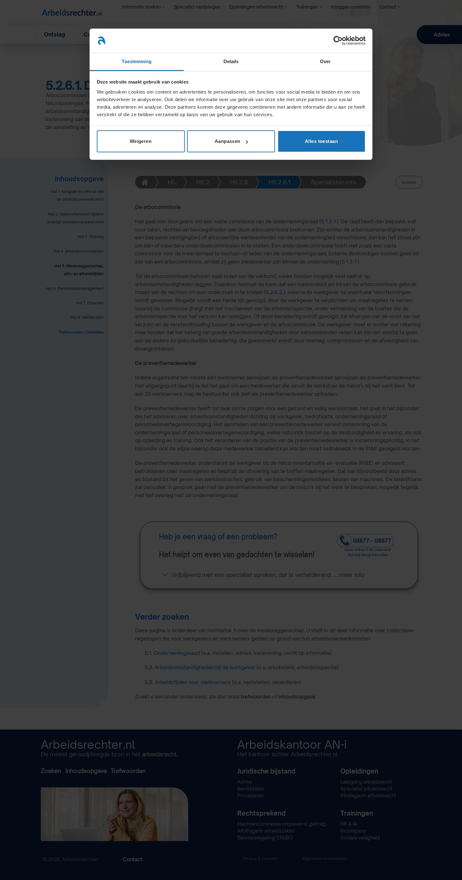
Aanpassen (227, 141)
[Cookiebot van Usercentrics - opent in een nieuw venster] (338, 40)
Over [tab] (325, 61)
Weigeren (141, 141)
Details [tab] (231, 61)
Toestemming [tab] (136, 61)
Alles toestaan (321, 141)
